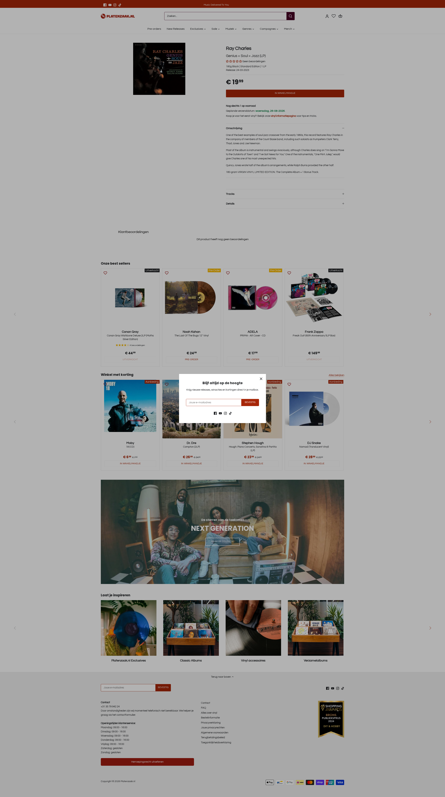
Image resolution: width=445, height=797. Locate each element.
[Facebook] (215, 413)
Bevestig (250, 402)
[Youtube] (220, 413)
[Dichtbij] (261, 379)
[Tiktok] (230, 413)
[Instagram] (225, 413)
